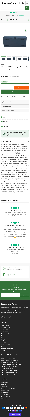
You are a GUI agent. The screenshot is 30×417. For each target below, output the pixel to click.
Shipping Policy (5, 394)
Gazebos (3, 338)
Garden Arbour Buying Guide (9, 370)
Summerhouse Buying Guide (9, 362)
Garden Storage (5, 344)
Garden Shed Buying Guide (8, 358)
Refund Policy (5, 392)
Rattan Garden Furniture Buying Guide (11, 364)
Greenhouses (5, 332)
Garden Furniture (6, 334)
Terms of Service (5, 396)
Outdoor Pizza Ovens (7, 348)
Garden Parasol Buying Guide (9, 374)
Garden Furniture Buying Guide (9, 360)
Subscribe (24, 295)
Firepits (3, 350)
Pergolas (3, 340)
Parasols (3, 342)
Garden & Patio (17, 405)
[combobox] (15, 8)
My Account (4, 382)
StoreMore (3, 64)
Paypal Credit (5, 390)
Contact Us (4, 386)
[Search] (27, 8)
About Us (3, 384)
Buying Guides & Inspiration (9, 388)
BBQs (2, 346)
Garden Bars (4, 330)
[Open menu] (27, 3)
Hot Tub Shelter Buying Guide (9, 366)
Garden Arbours (5, 336)
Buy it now (15, 92)
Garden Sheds (5, 325)
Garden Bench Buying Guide (9, 372)
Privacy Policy (5, 399)
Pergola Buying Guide (7, 368)
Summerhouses (5, 327)
